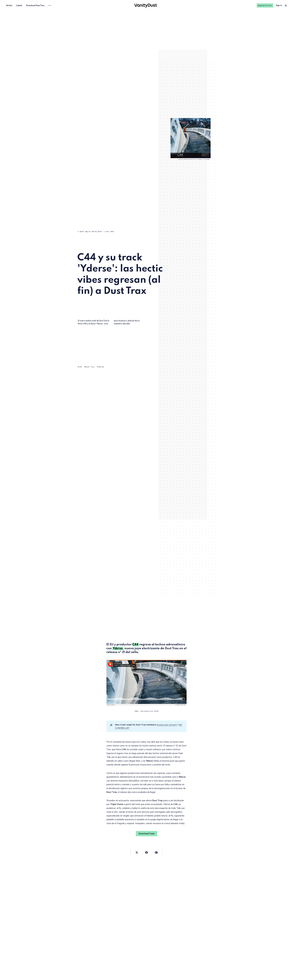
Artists (9, 6)
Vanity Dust (97, 231)
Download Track (147, 833)
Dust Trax (90, 367)
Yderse (101, 367)
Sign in (279, 5)
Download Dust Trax (35, 6)
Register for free (265, 5)
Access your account (167, 724)
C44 (80, 367)
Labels (19, 6)
